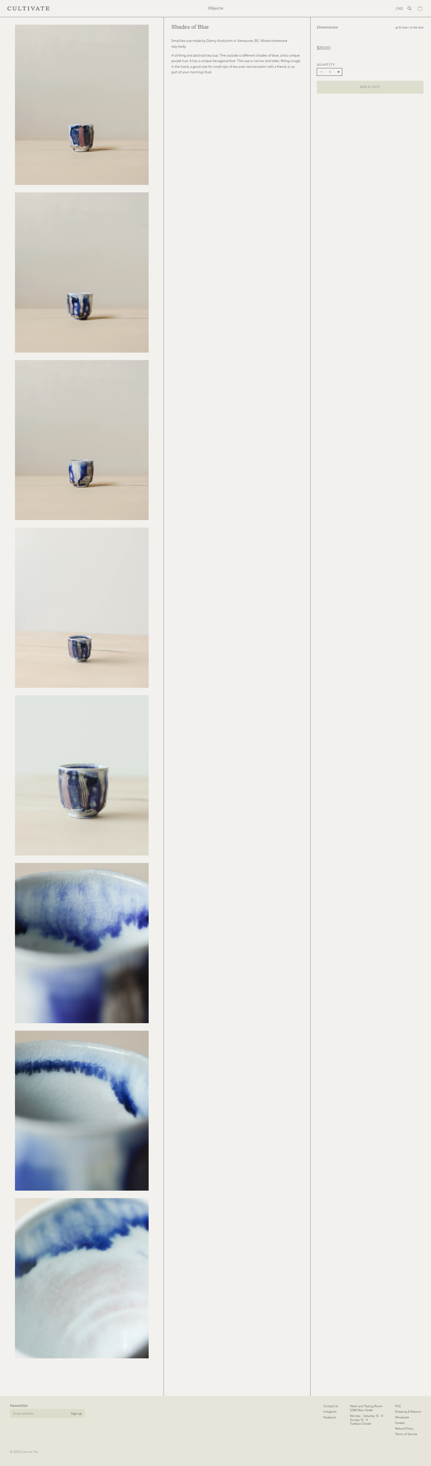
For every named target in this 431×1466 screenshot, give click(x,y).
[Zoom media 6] (82, 943)
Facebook (329, 1417)
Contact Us (330, 1406)
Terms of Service (406, 1434)
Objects (215, 8)
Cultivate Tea (29, 1451)
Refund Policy (404, 1428)
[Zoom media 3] (82, 440)
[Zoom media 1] (82, 105)
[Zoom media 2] (82, 272)
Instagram (330, 1411)
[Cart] (420, 8)
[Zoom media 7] (82, 1111)
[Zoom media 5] (82, 775)
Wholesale (402, 1417)
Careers (400, 1423)
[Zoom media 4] (82, 608)
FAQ (398, 1406)
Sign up (76, 1413)
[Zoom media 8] (82, 1278)
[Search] (409, 8)
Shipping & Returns (408, 1411)
